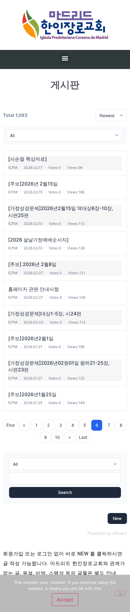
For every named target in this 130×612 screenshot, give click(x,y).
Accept (65, 600)
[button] (65, 58)
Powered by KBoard (107, 533)
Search (65, 492)
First (10, 425)
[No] (120, 593)
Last (83, 437)
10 (57, 437)
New (117, 518)
